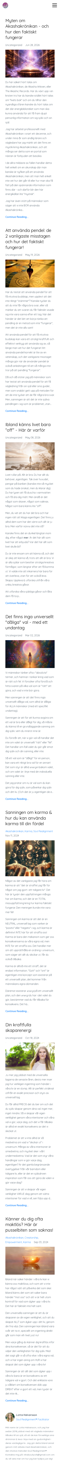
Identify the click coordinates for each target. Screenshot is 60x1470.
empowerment (13, 1242)
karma (28, 831)
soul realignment (43, 831)
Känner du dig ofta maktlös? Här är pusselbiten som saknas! (29, 1224)
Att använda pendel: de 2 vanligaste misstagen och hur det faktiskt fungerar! (28, 239)
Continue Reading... (16, 216)
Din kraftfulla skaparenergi (18, 1027)
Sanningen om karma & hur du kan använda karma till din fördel (28, 818)
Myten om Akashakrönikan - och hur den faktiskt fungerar (27, 29)
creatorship (31, 1237)
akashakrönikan (14, 831)
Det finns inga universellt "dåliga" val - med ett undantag (29, 622)
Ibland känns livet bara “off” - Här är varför (28, 427)
